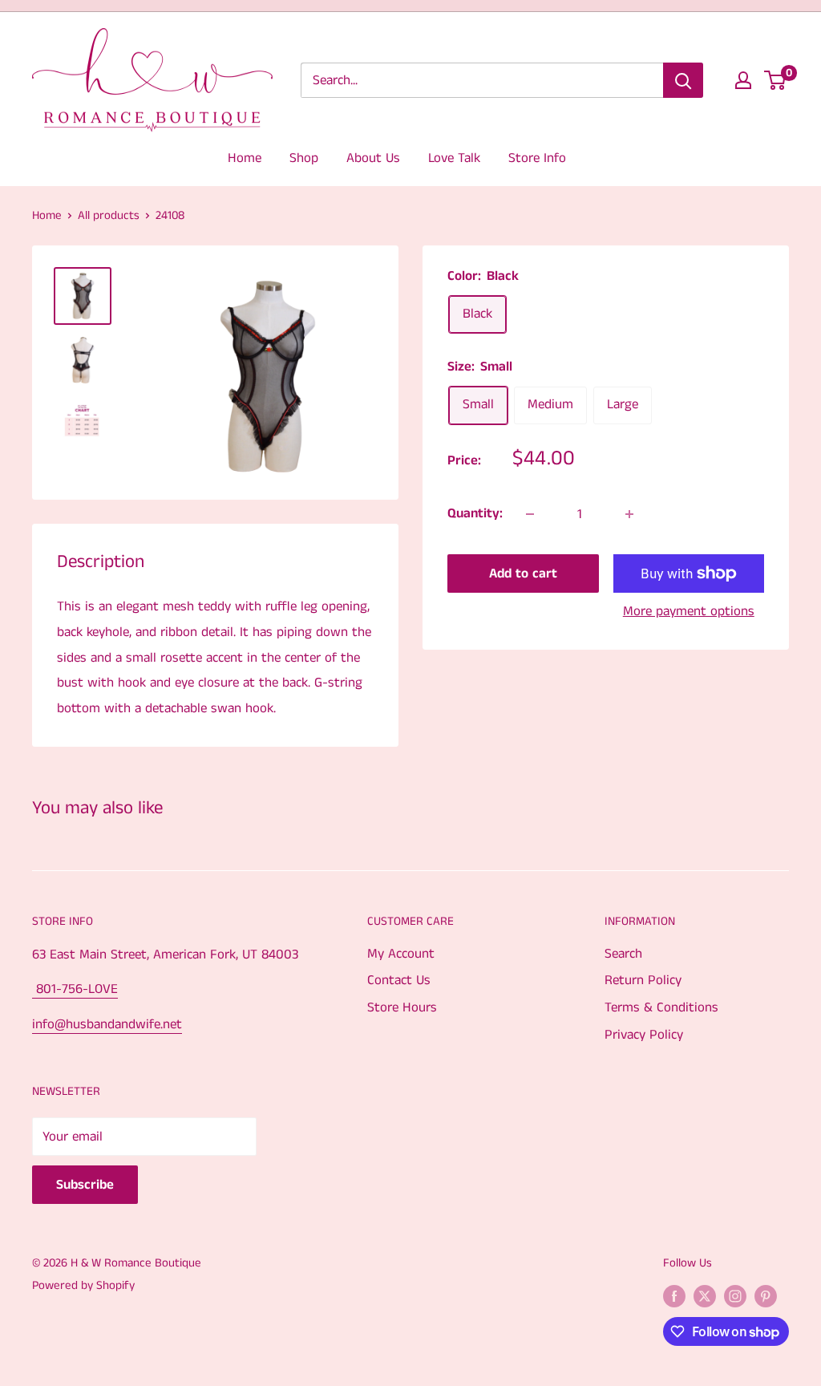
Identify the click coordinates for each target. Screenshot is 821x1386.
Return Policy (643, 980)
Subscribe (85, 1184)
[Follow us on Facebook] (674, 1295)
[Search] (683, 80)
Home (244, 158)
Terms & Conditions (661, 1007)
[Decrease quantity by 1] (530, 514)
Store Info (537, 158)
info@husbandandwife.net (107, 1024)
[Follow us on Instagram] (735, 1295)
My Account (401, 953)
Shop (303, 158)
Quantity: (475, 513)
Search (623, 953)
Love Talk (454, 158)
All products (109, 215)
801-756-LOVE (75, 989)
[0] (776, 80)
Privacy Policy (644, 1034)
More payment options (688, 611)
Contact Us (399, 980)
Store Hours (402, 1007)
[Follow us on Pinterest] (765, 1295)
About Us (373, 158)
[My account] (743, 80)
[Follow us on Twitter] (705, 1295)
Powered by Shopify (83, 1285)
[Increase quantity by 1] (629, 514)
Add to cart (523, 573)
